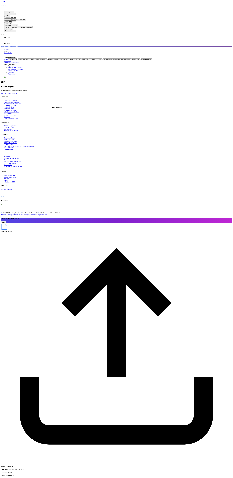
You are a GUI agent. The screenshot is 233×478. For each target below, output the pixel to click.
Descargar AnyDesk (6, 189)
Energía (7, 15)
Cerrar (3, 222)
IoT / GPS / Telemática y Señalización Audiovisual (18, 27)
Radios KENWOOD (10, 177)
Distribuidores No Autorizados (13, 166)
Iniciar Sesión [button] (8, 53)
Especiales (7, 51)
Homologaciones (9, 160)
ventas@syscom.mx (29, 214)
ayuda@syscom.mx (41, 214)
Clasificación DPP (9, 182)
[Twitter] (2, 204)
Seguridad (7, 178)
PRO (4, 1)
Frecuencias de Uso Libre (11, 158)
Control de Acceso (10, 13)
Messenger (10, 214)
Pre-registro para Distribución (12, 161)
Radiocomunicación (10, 21)
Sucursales (7, 156)
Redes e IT (8, 23)
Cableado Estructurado (11, 25)
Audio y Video (8, 29)
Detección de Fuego (10, 17)
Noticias (6, 49)
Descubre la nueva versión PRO (10, 46)
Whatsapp (3, 214)
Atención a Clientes (10, 163)
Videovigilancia (9, 12)
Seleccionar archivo (6, 472)
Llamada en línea (18, 214)
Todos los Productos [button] (10, 57)
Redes (6, 180)
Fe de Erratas (8, 165)
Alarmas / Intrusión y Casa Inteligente (15, 19)
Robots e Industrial (10, 31)
